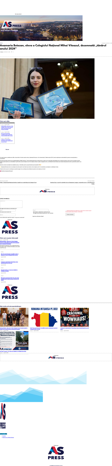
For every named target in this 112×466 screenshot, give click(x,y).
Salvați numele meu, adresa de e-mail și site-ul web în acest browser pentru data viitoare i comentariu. (78, 211)
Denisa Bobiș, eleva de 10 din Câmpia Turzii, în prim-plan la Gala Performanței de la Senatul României (7, 128)
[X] (89, 53)
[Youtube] (109, 14)
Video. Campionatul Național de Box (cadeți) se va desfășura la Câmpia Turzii (18, 182)
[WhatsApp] (93, 53)
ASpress (7, 149)
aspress (2, 124)
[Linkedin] (97, 53)
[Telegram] (101, 53)
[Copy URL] (106, 53)
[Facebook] (105, 14)
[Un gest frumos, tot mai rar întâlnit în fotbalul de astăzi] (14, 340)
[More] (110, 53)
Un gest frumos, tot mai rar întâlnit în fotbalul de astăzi (9, 270)
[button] (81, 39)
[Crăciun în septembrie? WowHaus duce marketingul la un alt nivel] (74, 317)
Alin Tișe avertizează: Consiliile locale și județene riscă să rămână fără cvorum (7, 134)
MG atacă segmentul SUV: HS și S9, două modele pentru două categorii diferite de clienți (10, 279)
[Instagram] (107, 14)
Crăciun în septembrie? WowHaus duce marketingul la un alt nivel (7, 140)
